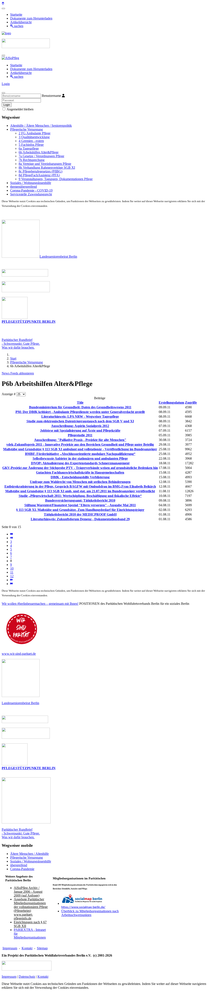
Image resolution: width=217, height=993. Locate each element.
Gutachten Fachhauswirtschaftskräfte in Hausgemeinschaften (80, 472)
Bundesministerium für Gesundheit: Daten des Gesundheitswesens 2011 (80, 407)
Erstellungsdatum (171, 402)
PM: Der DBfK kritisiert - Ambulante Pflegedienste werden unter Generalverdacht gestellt (80, 412)
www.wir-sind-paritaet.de (19, 653)
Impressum (10, 948)
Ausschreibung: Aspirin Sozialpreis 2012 (80, 426)
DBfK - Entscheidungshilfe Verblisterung (80, 477)
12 (12, 576)
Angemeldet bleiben (19, 109)
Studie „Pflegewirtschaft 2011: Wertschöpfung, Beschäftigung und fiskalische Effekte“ (80, 496)
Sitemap (42, 948)
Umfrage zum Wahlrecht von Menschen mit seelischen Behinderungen (80, 482)
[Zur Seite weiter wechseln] (11, 580)
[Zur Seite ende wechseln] (11, 584)
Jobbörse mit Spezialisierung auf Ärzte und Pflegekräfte (80, 430)
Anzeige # (9, 394)
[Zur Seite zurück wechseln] (11, 538)
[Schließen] (3, 92)
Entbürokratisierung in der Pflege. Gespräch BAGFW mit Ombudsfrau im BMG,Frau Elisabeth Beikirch (80, 486)
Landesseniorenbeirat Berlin (58, 256)
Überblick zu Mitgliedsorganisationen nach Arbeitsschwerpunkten (90, 913)
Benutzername (51, 95)
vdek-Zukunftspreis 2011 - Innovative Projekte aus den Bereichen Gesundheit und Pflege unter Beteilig (80, 444)
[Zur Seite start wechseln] (11, 534)
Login (6, 84)
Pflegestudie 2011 (80, 435)
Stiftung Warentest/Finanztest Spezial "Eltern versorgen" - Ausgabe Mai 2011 (80, 505)
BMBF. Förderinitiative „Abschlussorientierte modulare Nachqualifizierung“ (80, 454)
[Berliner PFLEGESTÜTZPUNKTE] (15, 318)
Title (80, 402)
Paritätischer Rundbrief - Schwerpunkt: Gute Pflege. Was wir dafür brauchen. (21, 833)
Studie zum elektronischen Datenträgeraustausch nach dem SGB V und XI (80, 421)
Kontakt (27, 948)
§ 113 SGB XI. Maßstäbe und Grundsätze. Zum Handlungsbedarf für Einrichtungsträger (80, 510)
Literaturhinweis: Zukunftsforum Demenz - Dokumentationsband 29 (80, 519)
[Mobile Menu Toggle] (3, 8)
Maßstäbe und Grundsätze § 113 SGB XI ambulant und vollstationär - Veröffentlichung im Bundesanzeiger (80, 449)
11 (11, 572)
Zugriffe (191, 402)
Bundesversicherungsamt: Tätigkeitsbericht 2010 (80, 500)
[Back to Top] (3, 3)
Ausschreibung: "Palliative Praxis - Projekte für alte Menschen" (80, 440)
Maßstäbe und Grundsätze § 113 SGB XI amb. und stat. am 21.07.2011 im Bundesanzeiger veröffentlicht (80, 491)
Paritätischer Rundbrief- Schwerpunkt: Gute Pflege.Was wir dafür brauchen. (21, 343)
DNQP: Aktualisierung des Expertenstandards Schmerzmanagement (80, 463)
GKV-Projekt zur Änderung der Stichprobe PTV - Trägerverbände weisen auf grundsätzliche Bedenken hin (80, 468)
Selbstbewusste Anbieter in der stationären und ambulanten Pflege (80, 458)
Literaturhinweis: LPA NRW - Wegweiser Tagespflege (80, 416)
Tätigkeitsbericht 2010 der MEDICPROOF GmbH (80, 514)
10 (12, 568)
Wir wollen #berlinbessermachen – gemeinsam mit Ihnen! (40, 603)
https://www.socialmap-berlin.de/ (83, 907)
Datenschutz (27, 976)
